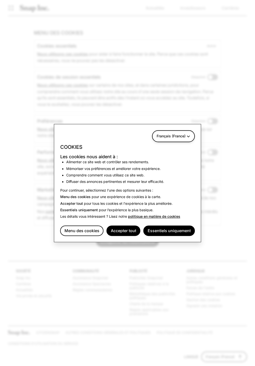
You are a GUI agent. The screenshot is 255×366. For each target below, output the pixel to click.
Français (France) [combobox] (171, 136)
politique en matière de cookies (154, 216)
